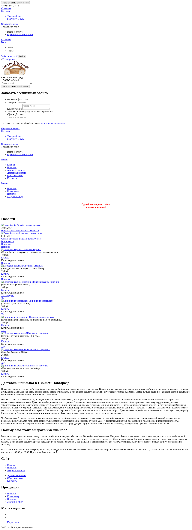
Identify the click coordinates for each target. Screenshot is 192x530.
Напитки (11, 194)
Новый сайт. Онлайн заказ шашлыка (20, 230)
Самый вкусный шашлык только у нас (20, 238)
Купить (5, 257)
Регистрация (8, 59)
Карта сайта (13, 522)
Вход (3, 42)
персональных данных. (53, 123)
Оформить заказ (9, 24)
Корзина (28, 34)
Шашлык (11, 188)
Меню (4, 183)
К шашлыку (13, 191)
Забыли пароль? (9, 56)
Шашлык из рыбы (32, 249)
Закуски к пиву (15, 196)
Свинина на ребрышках (41, 301)
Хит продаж (7, 295)
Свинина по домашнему (41, 317)
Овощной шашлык (33, 265)
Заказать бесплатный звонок (15, 3)
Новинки (6, 244)
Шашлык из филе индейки (45, 282)
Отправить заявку (10, 128)
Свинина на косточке (37, 365)
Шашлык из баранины (38, 349)
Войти (22, 56)
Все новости (7, 241)
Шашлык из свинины (37, 333)
